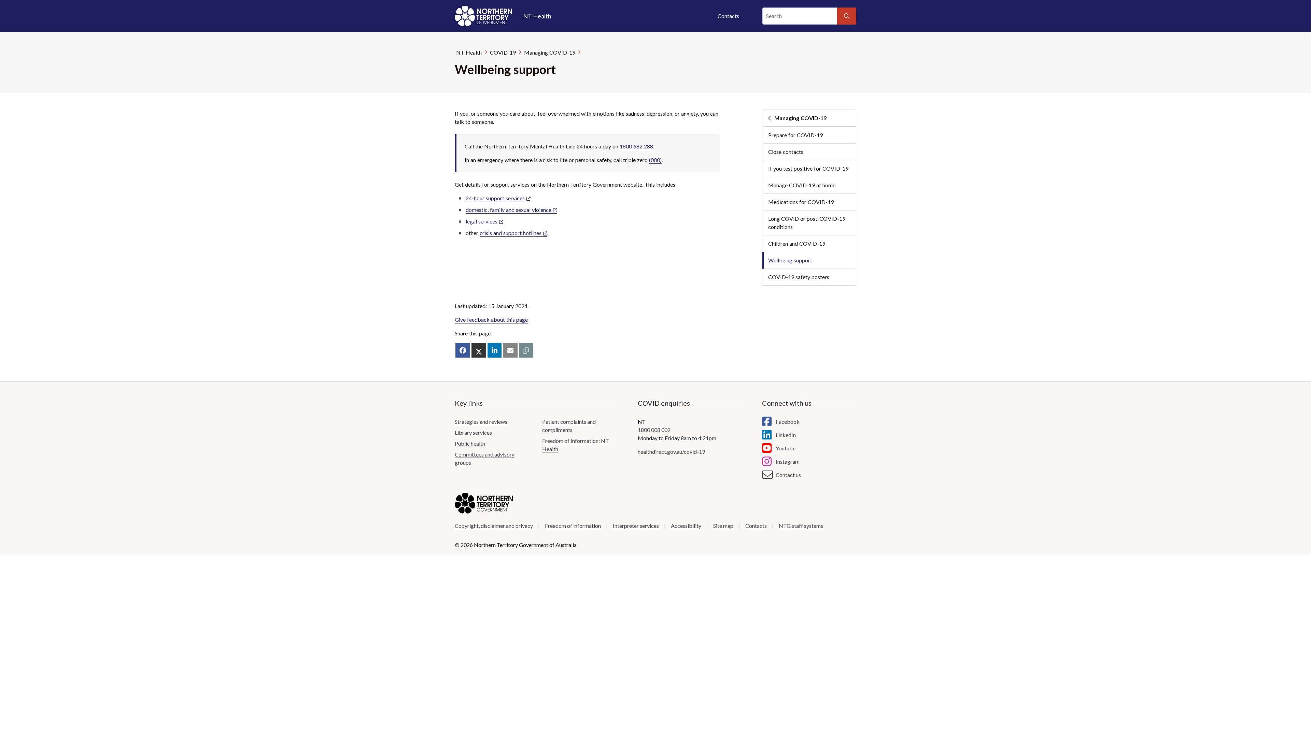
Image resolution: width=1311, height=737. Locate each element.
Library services (473, 432)
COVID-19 (503, 52)
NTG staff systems (801, 525)
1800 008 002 (654, 430)
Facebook (788, 421)
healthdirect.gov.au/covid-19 (671, 451)
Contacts (728, 16)
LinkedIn (786, 435)
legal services (481, 221)
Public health (470, 443)
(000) (655, 160)
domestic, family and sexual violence (508, 209)
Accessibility (686, 525)
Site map (723, 525)
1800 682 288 (636, 146)
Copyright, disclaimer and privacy (494, 525)
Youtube (785, 448)
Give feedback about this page (491, 319)
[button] (526, 350)
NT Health (469, 52)
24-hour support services (495, 198)
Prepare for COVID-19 (795, 135)
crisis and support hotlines (510, 233)
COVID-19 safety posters (798, 277)
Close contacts (785, 151)
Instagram (788, 461)
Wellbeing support (790, 260)
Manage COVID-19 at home (801, 185)
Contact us (788, 475)
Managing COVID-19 (549, 52)
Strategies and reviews (481, 421)
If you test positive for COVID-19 (808, 168)
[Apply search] (846, 16)
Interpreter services (636, 525)
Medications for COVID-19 (801, 202)
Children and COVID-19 (796, 243)
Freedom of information (573, 525)
